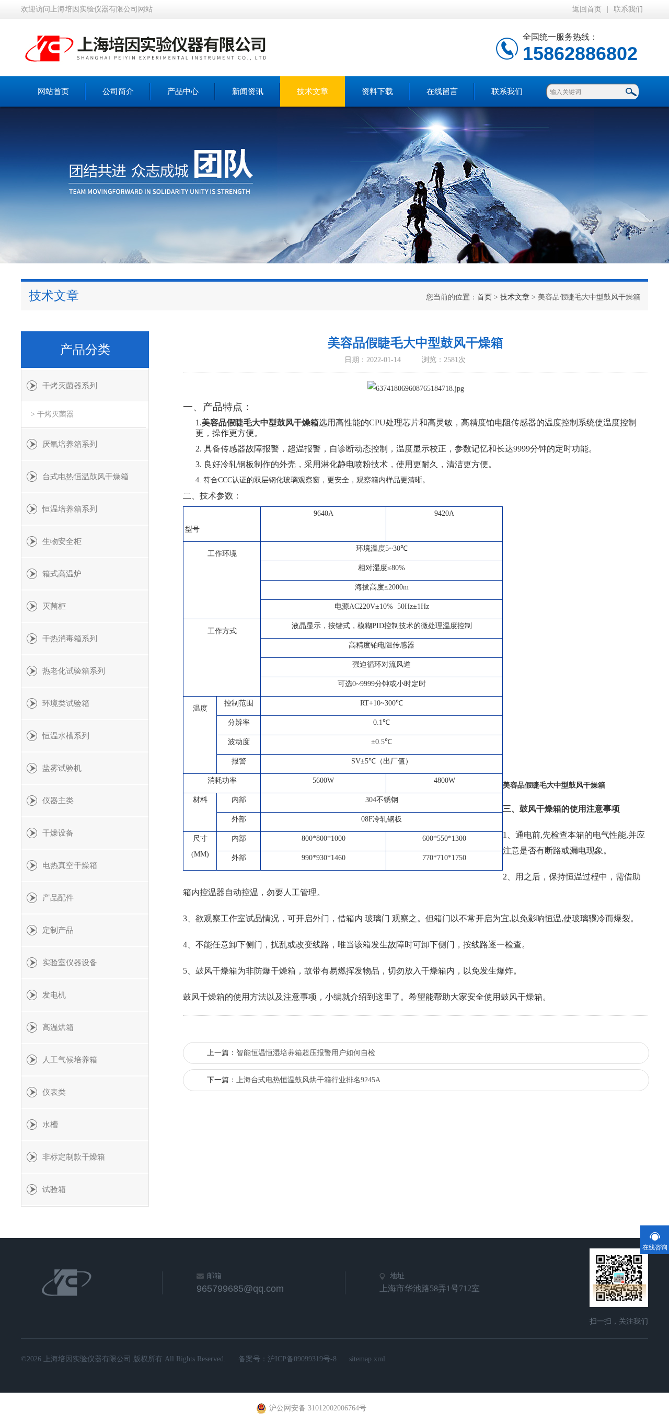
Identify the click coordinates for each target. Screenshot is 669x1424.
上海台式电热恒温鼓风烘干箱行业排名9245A (308, 1080)
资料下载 (377, 91)
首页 (484, 297)
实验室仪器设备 (69, 962)
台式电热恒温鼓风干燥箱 (85, 476)
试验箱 (54, 1189)
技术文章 (312, 91)
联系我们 (628, 9)
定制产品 (58, 930)
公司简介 (118, 91)
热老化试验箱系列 (73, 671)
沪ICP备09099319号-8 (302, 1359)
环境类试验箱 (65, 703)
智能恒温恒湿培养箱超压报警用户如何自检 (305, 1053)
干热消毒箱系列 (69, 638)
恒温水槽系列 (65, 736)
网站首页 (53, 91)
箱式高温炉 (62, 574)
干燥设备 (58, 833)
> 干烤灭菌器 (52, 414)
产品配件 (58, 898)
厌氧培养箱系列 (69, 444)
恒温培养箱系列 (69, 509)
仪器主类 (58, 800)
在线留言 (442, 91)
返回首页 (587, 9)
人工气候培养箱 (69, 1060)
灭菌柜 (54, 606)
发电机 (54, 995)
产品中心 (183, 91)
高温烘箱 (58, 1027)
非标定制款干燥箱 (73, 1157)
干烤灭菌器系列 (69, 385)
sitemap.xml (367, 1359)
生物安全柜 (62, 541)
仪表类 (54, 1092)
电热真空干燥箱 (69, 865)
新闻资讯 (247, 91)
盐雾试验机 (62, 768)
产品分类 (85, 349)
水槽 (50, 1124)
